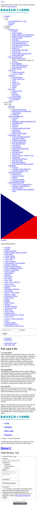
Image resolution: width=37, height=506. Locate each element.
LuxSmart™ (16, 99)
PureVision (15, 40)
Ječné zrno (15, 125)
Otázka (4, 470)
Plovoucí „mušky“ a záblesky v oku (23, 155)
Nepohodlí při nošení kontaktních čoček (24, 121)
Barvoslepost (16, 154)
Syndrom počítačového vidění (21, 128)
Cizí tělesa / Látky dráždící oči (21, 169)
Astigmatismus (16, 113)
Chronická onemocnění (15, 172)
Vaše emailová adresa (9, 483)
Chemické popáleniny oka (20, 171)
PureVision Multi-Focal (19, 43)
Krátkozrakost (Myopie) (19, 109)
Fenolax (14, 92)
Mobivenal (15, 94)
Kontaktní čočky (13, 29)
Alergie (14, 120)
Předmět (5, 459)
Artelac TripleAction (18, 79)
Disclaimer (5, 487)
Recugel (14, 86)
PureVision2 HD (17, 38)
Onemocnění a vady (14, 135)
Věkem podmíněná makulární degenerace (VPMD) (21, 137)
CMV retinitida (16, 147)
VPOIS (10, 101)
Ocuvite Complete (17, 74)
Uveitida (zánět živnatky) (19, 159)
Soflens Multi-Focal (18, 55)
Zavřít (2, 1)
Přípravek (7, 464)
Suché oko (15, 118)
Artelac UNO (16, 84)
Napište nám (8, 340)
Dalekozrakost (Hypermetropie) (21, 111)
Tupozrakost (16, 150)
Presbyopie (15, 114)
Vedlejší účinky (9, 466)
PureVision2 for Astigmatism (20, 45)
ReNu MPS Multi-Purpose (20, 65)
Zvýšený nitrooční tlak (19, 142)
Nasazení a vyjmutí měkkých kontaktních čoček (21, 187)
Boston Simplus (17, 69)
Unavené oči (16, 130)
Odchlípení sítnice (17, 152)
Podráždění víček (17, 123)
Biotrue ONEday (17, 33)
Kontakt (10, 24)
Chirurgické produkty (14, 97)
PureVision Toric (17, 46)
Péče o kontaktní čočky (15, 57)
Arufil (14, 80)
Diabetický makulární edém (20, 148)
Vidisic (14, 87)
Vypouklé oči (16, 145)
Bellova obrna (16, 174)
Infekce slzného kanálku (19, 133)
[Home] (15, 13)
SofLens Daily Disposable (20, 50)
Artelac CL (15, 82)
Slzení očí (15, 126)
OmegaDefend (16, 96)
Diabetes (14, 177)
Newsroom (11, 23)
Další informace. (12, 6)
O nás (7, 423)
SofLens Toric (16, 52)
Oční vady (11, 106)
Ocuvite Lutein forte (18, 72)
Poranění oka (12, 165)
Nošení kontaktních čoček (16, 182)
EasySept (15, 62)
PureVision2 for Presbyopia (20, 41)
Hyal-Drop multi (17, 77)
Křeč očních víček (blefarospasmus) (23, 164)
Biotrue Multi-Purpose (19, 58)
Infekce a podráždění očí (15, 116)
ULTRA (14, 31)
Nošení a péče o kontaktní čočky (22, 184)
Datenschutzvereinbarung (22, 495)
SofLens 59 (15, 48)
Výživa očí (11, 70)
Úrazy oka (15, 167)
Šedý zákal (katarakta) (18, 143)
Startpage (7, 16)
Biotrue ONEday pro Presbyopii (21, 36)
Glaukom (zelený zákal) (19, 140)
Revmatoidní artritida (18, 181)
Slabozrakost (16, 157)
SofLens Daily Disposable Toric (21, 53)
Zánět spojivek (16, 131)
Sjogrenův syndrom (18, 176)
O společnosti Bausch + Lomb (17, 21)
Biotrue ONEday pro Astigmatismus (23, 35)
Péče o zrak (9, 431)
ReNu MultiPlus (17, 63)
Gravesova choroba (18, 179)
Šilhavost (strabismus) (18, 162)
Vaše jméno (6, 479)
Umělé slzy (11, 75)
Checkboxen (6, 462)
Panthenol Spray (17, 91)
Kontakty (8, 435)
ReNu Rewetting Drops (19, 67)
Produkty (8, 427)
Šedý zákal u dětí (17, 160)
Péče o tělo (11, 89)
